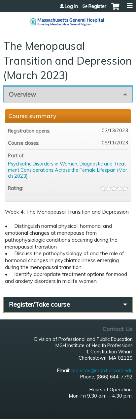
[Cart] (115, 9)
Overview (22, 94)
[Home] (68, 19)
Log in (71, 6)
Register (97, 6)
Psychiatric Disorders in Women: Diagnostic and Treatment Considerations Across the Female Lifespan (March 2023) (67, 170)
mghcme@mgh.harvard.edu (102, 371)
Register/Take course (39, 304)
